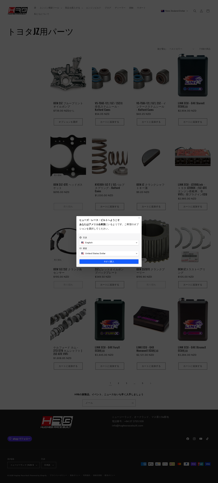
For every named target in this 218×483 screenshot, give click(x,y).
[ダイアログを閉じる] (139, 218)
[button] (109, 242)
